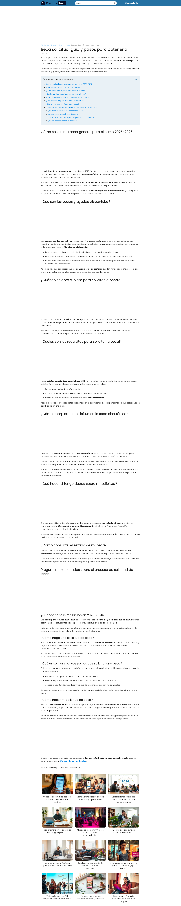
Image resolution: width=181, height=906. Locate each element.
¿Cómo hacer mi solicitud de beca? (63, 121)
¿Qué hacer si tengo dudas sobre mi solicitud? (65, 100)
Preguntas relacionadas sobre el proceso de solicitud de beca (71, 107)
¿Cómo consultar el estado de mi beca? (62, 104)
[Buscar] (114, 3)
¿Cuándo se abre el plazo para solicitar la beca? (66, 91)
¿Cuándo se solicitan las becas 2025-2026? (66, 111)
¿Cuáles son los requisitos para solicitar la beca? (66, 94)
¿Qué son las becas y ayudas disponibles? (63, 87)
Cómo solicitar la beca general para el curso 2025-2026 (69, 84)
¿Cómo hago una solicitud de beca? (63, 114)
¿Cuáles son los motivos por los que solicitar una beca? (71, 117)
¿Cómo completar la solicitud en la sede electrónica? (68, 97)
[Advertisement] (90, 24)
